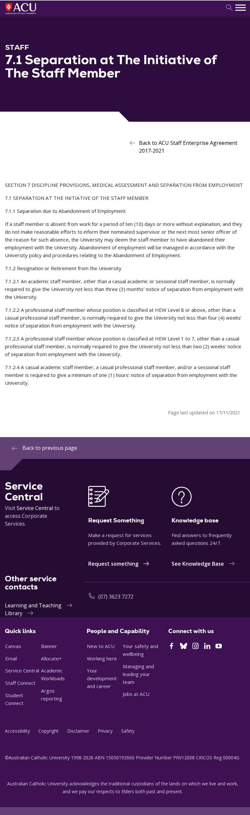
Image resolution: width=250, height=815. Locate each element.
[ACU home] (29, 15)
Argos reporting (51, 694)
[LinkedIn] (207, 647)
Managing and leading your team (138, 674)
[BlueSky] (183, 647)
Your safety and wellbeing (140, 650)
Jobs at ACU (136, 694)
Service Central (35, 508)
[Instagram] (195, 647)
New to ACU (101, 646)
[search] (229, 8)
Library (13, 613)
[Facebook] (171, 647)
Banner (49, 646)
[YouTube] (218, 647)
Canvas (13, 646)
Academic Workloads (53, 674)
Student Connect (14, 699)
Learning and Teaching (33, 605)
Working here (102, 658)
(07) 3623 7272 (115, 596)
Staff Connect (20, 683)
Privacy (105, 731)
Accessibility (17, 731)
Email (11, 658)
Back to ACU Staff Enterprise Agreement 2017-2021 (188, 146)
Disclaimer (78, 731)
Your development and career (102, 678)
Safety (127, 731)
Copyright (48, 731)
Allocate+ (51, 658)
